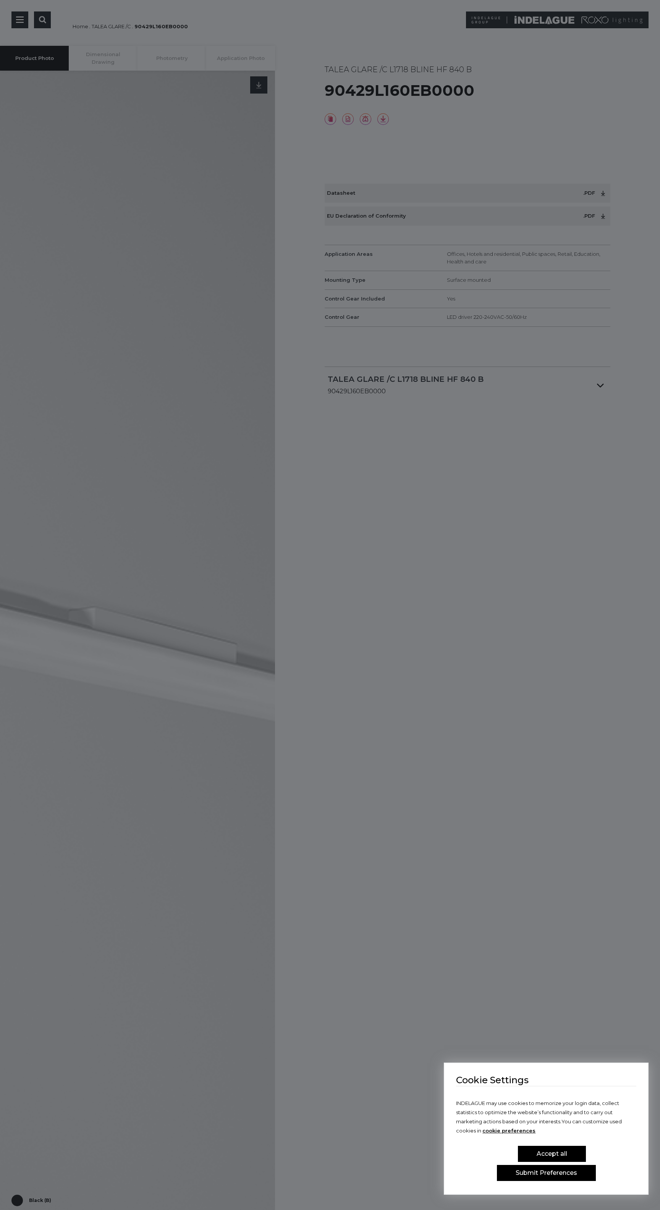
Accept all (552, 1153)
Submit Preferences (546, 1172)
